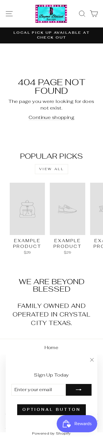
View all (51, 169)
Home (52, 347)
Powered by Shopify (51, 433)
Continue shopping (51, 117)
